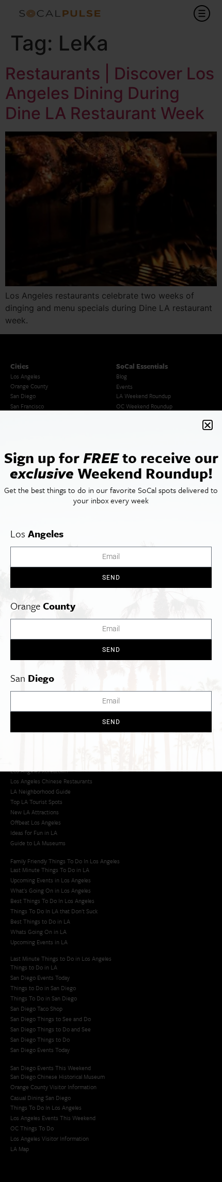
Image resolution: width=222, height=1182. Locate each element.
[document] (111, 591)
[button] (207, 425)
